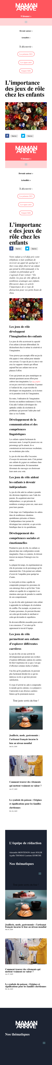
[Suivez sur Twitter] (23, 136)
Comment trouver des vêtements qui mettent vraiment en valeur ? (22, 970)
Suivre (14, 136)
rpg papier (36, 381)
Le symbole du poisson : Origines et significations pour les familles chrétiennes (25, 803)
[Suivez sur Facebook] (7, 136)
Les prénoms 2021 (26, 54)
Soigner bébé (26, 71)
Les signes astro (26, 62)
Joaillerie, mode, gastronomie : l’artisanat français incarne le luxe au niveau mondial (24, 739)
